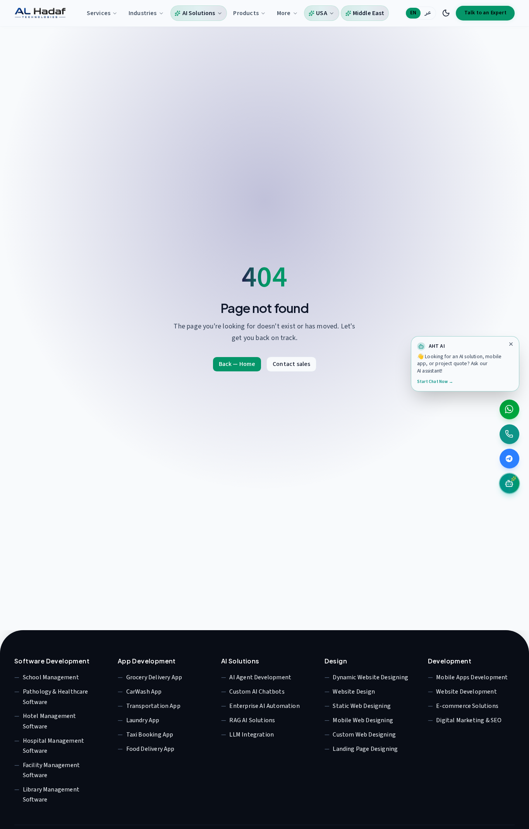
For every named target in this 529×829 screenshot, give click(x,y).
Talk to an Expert (485, 13)
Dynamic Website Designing (370, 677)
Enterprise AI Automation (264, 706)
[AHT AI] (509, 483)
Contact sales (291, 364)
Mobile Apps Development (472, 677)
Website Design (354, 691)
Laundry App (143, 720)
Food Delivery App (150, 749)
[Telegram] (509, 458)
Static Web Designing (362, 706)
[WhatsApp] (509, 409)
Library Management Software (51, 794)
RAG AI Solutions (252, 720)
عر (428, 13)
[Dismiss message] (511, 344)
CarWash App (144, 691)
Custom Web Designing (364, 734)
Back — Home (237, 364)
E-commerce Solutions (467, 706)
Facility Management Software (51, 770)
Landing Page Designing (365, 749)
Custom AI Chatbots (256, 691)
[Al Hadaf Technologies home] (40, 13)
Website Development (466, 691)
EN (413, 13)
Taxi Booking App (149, 734)
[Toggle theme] (446, 13)
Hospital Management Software (53, 746)
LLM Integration (251, 734)
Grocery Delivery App (154, 677)
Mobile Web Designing (363, 720)
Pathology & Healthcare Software (55, 696)
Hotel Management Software (49, 721)
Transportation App (153, 706)
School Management (51, 677)
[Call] (509, 434)
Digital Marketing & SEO (469, 720)
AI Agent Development (260, 677)
